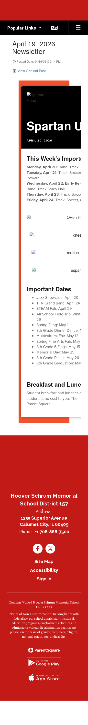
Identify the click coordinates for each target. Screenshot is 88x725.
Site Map (44, 561)
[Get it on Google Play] (44, 662)
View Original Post (32, 70)
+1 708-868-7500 (51, 531)
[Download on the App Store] (44, 677)
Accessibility (44, 570)
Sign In (44, 578)
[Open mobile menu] (78, 27)
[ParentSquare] (44, 650)
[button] (24, 27)
